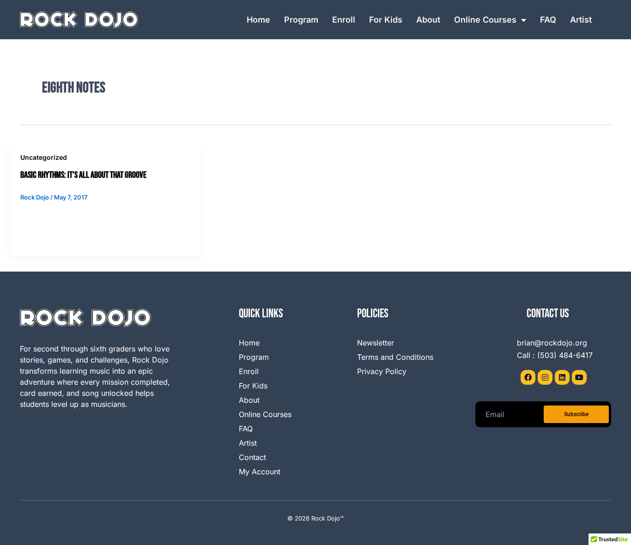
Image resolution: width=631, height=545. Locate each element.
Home (258, 19)
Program (301, 19)
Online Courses (485, 19)
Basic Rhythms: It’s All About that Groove (83, 175)
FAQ (548, 19)
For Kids (385, 19)
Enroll (343, 19)
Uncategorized (43, 157)
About (428, 19)
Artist (581, 19)
